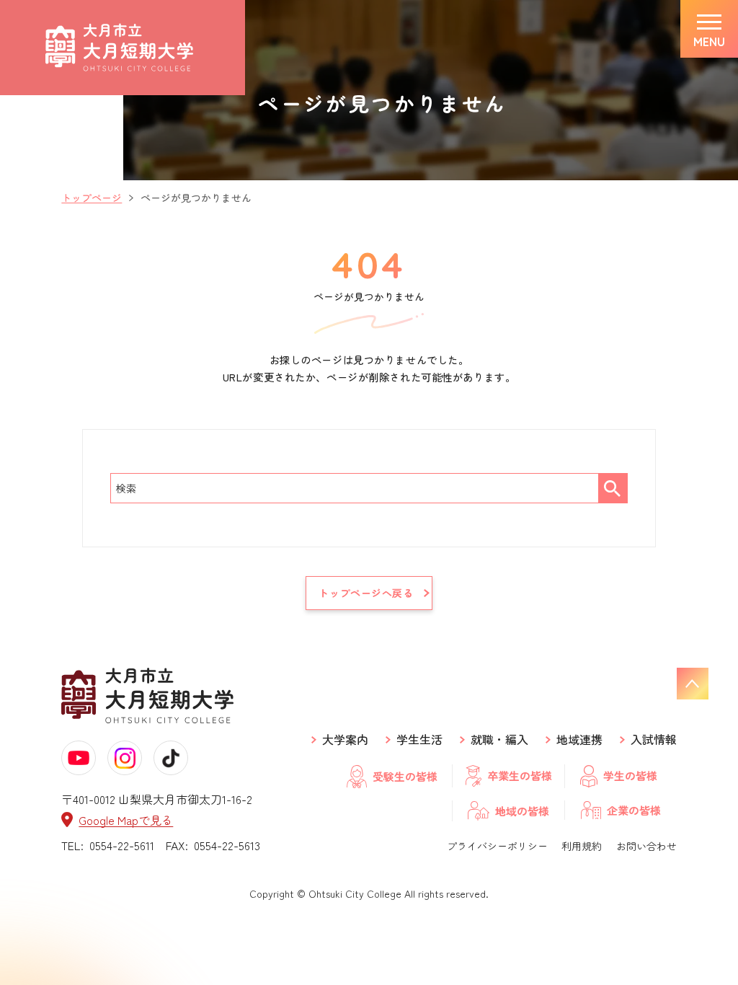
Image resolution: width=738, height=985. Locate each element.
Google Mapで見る (126, 819)
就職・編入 (499, 739)
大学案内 (345, 739)
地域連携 (579, 739)
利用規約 (581, 846)
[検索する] (612, 488)
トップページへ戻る (366, 593)
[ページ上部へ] (692, 683)
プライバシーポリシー (497, 846)
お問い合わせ (646, 846)
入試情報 (654, 739)
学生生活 (419, 739)
